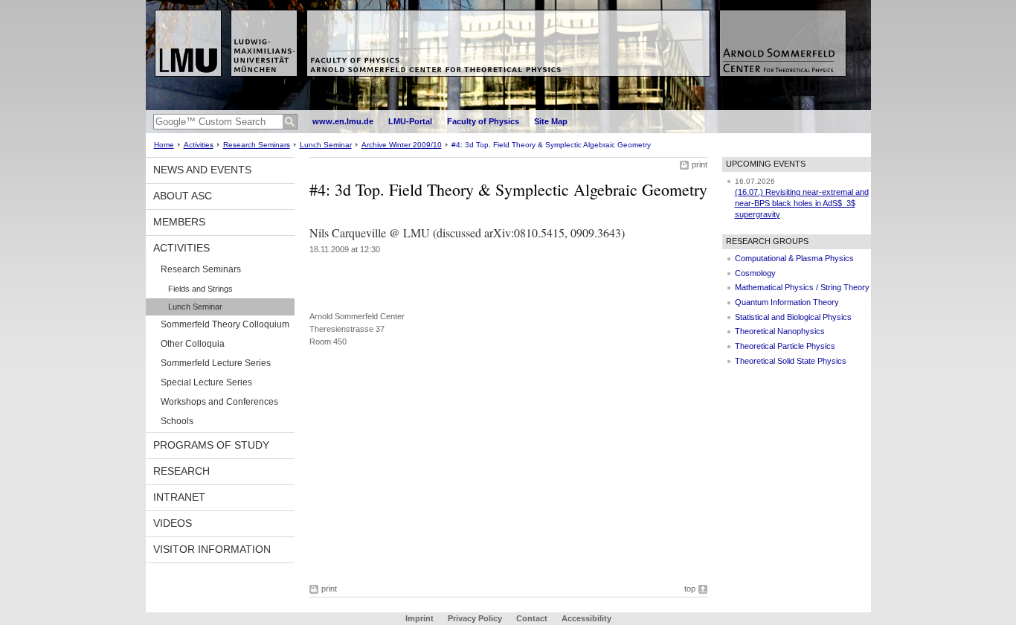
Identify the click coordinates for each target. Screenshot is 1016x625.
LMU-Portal (410, 121)
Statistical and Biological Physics (793, 316)
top (689, 588)
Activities (198, 145)
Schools (177, 421)
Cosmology (755, 273)
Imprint (419, 618)
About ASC (182, 196)
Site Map (551, 121)
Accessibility (586, 618)
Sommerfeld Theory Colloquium (225, 324)
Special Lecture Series (206, 382)
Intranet (179, 497)
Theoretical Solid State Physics (790, 360)
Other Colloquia (193, 344)
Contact (531, 618)
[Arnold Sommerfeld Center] (508, 107)
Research (181, 471)
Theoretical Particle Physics (785, 346)
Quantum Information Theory (787, 302)
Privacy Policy (475, 618)
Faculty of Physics (483, 121)
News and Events (202, 170)
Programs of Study (211, 445)
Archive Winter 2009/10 (401, 145)
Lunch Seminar (326, 145)
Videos (172, 523)
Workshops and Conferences (219, 402)
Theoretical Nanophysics (780, 331)
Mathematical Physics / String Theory (802, 287)
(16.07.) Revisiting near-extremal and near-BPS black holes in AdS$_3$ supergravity (802, 203)
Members (179, 222)
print (699, 164)
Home (164, 145)
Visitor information (212, 549)
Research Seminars (256, 145)
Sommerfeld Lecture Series (216, 363)
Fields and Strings (200, 288)
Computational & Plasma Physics (794, 258)
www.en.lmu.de (342, 121)
